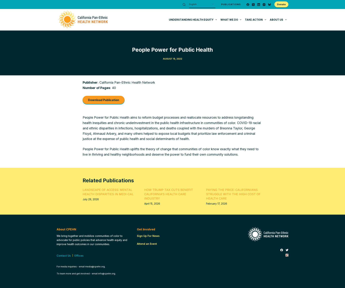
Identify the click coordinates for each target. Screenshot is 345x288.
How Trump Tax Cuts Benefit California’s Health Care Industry (168, 194)
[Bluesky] (269, 4)
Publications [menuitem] (231, 4)
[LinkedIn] (258, 4)
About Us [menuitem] (276, 19)
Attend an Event (147, 243)
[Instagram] (264, 4)
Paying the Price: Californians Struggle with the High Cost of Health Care (233, 194)
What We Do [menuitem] (229, 19)
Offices (79, 255)
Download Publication (103, 100)
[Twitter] (287, 250)
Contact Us (64, 255)
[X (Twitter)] (253, 4)
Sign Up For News (148, 235)
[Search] (184, 4)
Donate (281, 4)
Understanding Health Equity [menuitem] (191, 19)
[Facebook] (248, 4)
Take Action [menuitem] (254, 19)
